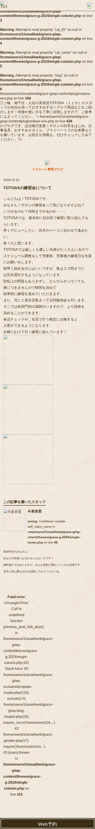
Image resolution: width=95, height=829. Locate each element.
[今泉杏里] (14, 520)
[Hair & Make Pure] (3, 4)
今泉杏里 (35, 511)
